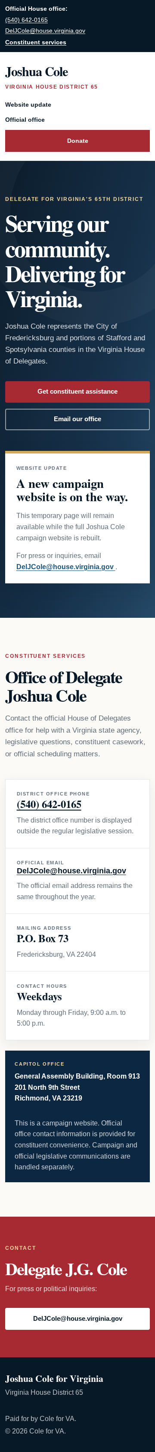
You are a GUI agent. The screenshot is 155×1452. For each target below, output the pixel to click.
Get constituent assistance (77, 391)
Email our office (77, 419)
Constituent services (35, 42)
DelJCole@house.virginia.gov (45, 31)
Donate (77, 140)
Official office (25, 119)
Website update (28, 104)
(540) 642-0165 (26, 20)
